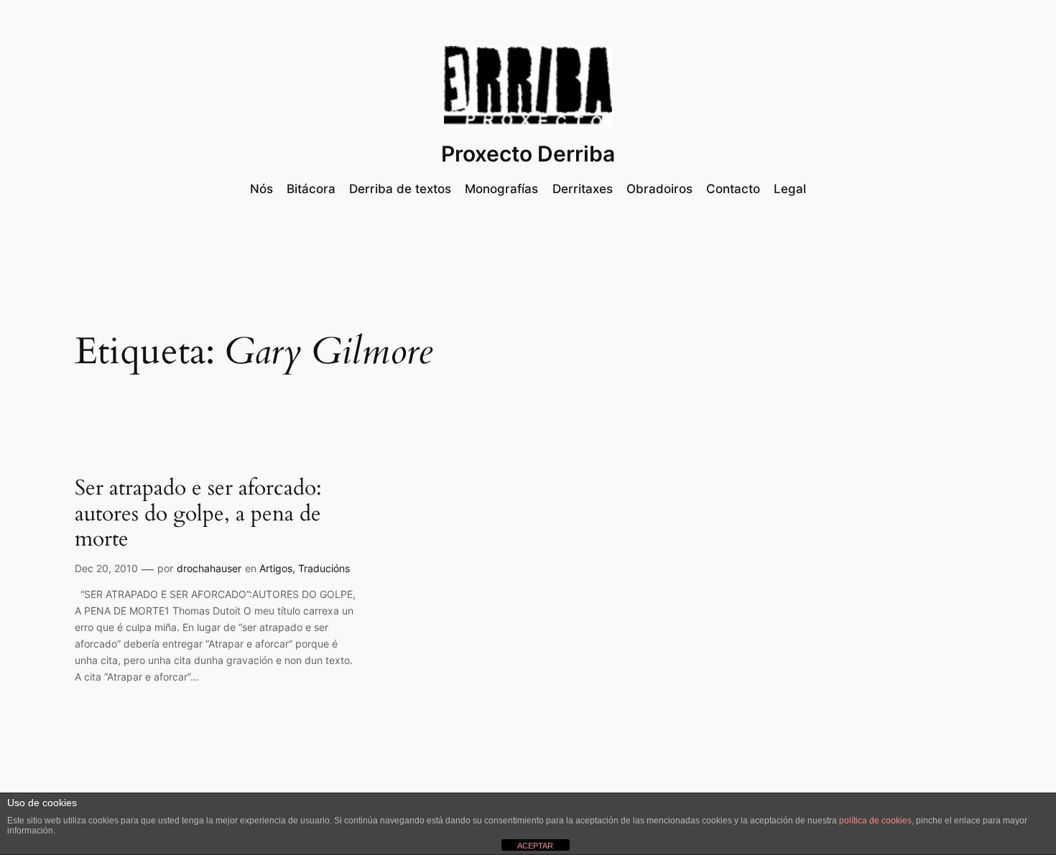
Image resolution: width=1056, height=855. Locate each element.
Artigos (275, 568)
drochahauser (209, 568)
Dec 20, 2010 (106, 568)
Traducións (324, 568)
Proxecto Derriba (528, 154)
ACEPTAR (535, 845)
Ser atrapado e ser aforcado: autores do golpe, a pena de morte (198, 514)
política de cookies (875, 821)
